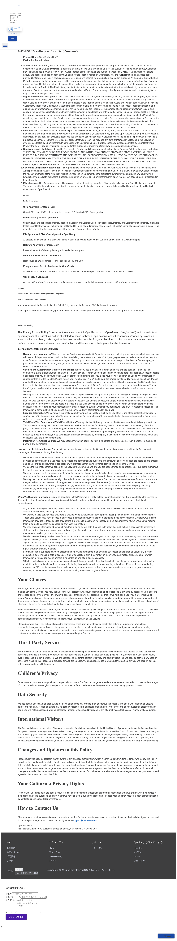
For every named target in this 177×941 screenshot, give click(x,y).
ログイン (14, 33)
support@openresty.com (85, 820)
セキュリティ (17, 28)
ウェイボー (139, 860)
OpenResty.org (55, 856)
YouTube (138, 852)
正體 (29, 873)
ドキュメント (98, 848)
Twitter (137, 856)
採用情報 (11, 856)
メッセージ (11, 912)
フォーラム (54, 852)
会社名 (9, 900)
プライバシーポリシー (106, 869)
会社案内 (12, 23)
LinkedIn (138, 848)
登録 (12, 39)
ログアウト (11, 30)
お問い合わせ (13, 852)
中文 (24, 873)
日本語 (19, 869)
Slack (51, 848)
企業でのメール (13, 896)
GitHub (52, 860)
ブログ (10, 860)
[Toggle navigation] (5, 45)
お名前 (9, 893)
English (18, 873)
